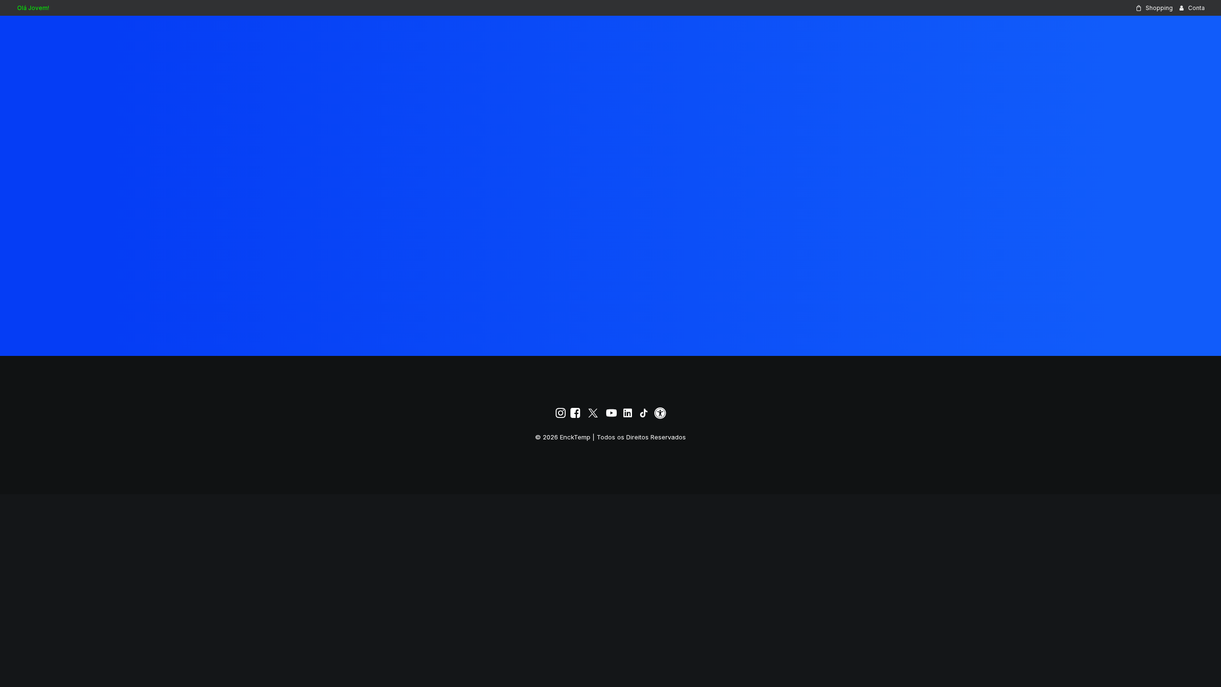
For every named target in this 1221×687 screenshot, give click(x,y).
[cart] (1197, 32)
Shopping (1159, 7)
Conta (1196, 7)
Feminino (1060, 32)
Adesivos (963, 32)
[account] (1168, 32)
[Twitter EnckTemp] (593, 415)
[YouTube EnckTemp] (611, 415)
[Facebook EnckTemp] (575, 415)
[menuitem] (1154, 8)
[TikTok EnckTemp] (644, 415)
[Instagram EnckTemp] (561, 415)
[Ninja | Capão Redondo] (29, 32)
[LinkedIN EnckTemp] (627, 415)
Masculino (1115, 32)
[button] (1154, 32)
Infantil (1011, 32)
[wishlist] (1183, 32)
